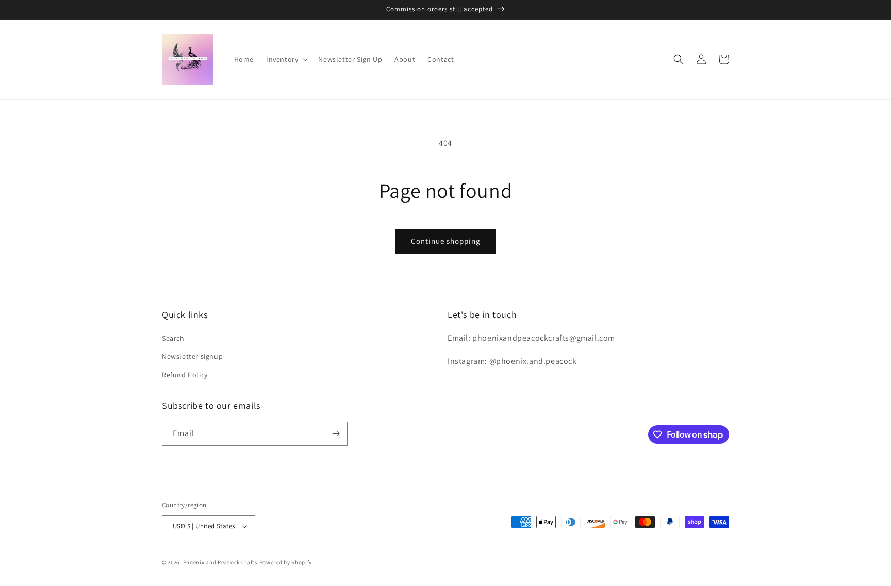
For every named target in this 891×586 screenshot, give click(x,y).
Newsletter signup (192, 356)
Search (173, 338)
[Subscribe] (335, 434)
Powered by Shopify (285, 562)
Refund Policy (185, 374)
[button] (286, 59)
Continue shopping (446, 241)
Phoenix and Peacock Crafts (220, 562)
